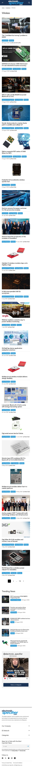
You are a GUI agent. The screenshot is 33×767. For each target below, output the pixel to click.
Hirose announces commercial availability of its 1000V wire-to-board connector (19, 642)
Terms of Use (22, 750)
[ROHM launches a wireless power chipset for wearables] (16, 558)
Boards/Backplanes (7, 68)
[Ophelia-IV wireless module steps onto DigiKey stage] (16, 253)
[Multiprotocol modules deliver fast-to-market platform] (16, 476)
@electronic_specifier (12, 653)
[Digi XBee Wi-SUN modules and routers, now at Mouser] (16, 529)
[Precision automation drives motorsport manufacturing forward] (5, 610)
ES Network (5, 731)
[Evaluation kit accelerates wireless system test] (16, 170)
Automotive (5, 40)
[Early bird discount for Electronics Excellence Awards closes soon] (5, 632)
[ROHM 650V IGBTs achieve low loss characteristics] (5, 621)
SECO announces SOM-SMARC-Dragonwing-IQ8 (19, 597)
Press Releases (16, 68)
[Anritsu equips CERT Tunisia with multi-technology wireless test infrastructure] (16, 503)
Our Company (6, 726)
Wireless (11, 40)
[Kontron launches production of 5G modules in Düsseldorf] (16, 226)
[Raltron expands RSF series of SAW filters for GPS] (16, 141)
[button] (2, 2)
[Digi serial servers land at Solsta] (16, 423)
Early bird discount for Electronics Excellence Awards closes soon (19, 630)
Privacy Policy (15, 750)
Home (3, 7)
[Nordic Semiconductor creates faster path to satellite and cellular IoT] (16, 113)
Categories (5, 735)
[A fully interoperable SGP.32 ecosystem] (16, 281)
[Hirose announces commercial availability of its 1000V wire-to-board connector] (5, 643)
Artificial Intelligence (15, 600)
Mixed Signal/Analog (7, 156)
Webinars (13, 325)
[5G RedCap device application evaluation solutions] (16, 338)
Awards (12, 633)
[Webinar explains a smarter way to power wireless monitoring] (16, 310)
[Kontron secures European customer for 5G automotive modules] (16, 198)
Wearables (13, 573)
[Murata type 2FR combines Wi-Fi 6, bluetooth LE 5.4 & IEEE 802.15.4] (16, 448)
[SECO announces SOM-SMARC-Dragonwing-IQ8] (5, 599)
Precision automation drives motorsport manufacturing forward (18, 609)
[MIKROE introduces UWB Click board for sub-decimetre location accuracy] (16, 54)
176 (20, 581)
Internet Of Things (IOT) (8, 99)
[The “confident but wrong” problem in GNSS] (16, 25)
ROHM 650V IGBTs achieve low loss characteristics (20, 619)
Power (12, 622)
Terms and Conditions (17, 762)
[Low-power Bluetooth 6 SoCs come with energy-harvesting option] (16, 395)
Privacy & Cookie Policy (7, 762)
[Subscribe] (28, 746)
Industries (8, 7)
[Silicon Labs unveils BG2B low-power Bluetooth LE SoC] (16, 85)
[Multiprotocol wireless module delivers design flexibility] (16, 366)
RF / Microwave (14, 463)
